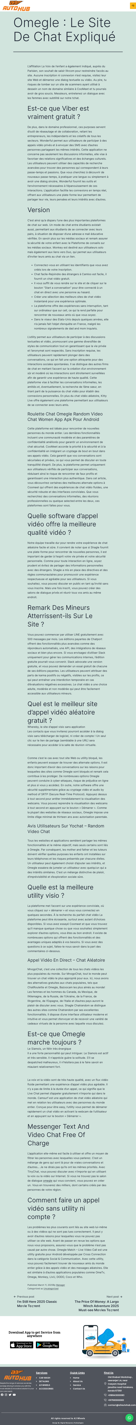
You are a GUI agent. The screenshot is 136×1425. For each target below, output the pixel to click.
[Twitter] (10, 1395)
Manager (60, 1285)
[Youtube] (14, 1395)
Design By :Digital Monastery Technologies (68, 1423)
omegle (47, 1180)
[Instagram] (6, 1395)
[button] (129, 1418)
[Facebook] (2, 1395)
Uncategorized (51, 1288)
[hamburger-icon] (133, 6)
